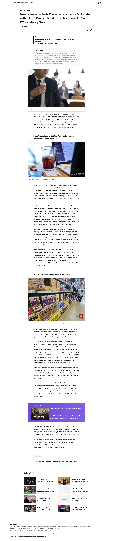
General (29, 10)
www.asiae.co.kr (32, 536)
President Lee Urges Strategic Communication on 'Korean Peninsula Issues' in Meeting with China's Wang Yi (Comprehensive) (80, 481)
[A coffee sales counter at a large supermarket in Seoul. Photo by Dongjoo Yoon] (56, 299)
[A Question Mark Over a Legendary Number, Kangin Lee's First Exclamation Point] (30, 493)
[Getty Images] (56, 88)
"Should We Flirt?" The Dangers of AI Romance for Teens (45, 481)
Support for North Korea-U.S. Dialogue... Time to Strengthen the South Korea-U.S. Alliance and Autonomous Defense (80, 499)
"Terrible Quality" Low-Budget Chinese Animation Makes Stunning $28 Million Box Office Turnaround (66, 418)
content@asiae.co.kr (25, 533)
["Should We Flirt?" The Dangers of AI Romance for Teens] (30, 484)
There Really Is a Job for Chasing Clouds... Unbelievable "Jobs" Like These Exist (44, 499)
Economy (22, 10)
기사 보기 (37, 455)
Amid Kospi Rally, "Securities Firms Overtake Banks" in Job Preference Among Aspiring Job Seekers (45, 509)
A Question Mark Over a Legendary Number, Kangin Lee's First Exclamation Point (45, 490)
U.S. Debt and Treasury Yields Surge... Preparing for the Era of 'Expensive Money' (79, 490)
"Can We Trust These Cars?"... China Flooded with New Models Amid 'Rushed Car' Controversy (66, 412)
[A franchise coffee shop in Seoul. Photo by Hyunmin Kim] (56, 159)
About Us (13, 524)
